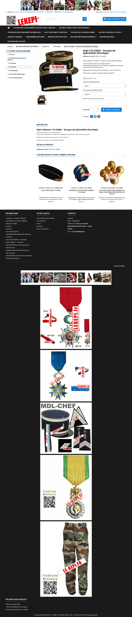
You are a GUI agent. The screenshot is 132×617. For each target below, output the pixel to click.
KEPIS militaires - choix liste (14, 242)
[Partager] (91, 116)
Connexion (106, 12)
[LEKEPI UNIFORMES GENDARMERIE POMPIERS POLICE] (66, 277)
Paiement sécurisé (12, 232)
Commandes (41, 221)
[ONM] (66, 376)
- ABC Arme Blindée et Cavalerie (16, 607)
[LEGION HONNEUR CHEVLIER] (66, 317)
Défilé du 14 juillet (11, 224)
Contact (72, 213)
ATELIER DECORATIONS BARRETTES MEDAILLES (24, 32)
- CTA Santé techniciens (16, 74)
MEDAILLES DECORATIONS (57, 37)
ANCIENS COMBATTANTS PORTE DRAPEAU (74, 28)
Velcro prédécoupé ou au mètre (17, 610)
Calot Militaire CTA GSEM (51, 190)
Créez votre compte (119, 12)
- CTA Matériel (12, 71)
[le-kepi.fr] (66, 5)
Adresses (40, 226)
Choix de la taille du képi (91, 82)
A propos (9, 229)
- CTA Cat (11, 54)
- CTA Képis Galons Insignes (18, 51)
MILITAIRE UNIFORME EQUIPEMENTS (82, 37)
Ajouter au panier (111, 109)
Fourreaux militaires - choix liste (16, 240)
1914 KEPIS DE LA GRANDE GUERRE (83, 32)
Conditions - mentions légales (16, 218)
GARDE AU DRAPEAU (15, 37)
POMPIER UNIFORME (106, 37)
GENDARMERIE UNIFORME (35, 37)
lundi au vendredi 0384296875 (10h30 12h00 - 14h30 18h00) (33, 12)
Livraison (8, 226)
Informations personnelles (45, 218)
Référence (86, 56)
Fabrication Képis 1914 (13, 604)
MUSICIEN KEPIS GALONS (16, 41)
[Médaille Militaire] (66, 487)
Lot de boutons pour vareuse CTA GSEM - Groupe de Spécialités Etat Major (112, 192)
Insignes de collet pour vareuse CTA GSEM (81, 191)
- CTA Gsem (11, 67)
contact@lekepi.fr (67, 12)
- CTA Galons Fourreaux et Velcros (16, 59)
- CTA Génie (11, 63)
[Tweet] (95, 116)
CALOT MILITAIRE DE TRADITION (55, 32)
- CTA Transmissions (14, 78)
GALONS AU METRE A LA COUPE (109, 32)
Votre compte (43, 213)
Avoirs (39, 224)
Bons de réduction (43, 229)
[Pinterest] (98, 116)
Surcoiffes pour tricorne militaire (16, 221)
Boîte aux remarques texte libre (93, 99)
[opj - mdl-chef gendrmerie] (66, 428)
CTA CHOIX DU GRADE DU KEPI (93, 90)
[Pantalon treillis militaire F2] (66, 559)
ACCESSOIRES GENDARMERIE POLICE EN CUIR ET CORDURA (34, 28)
